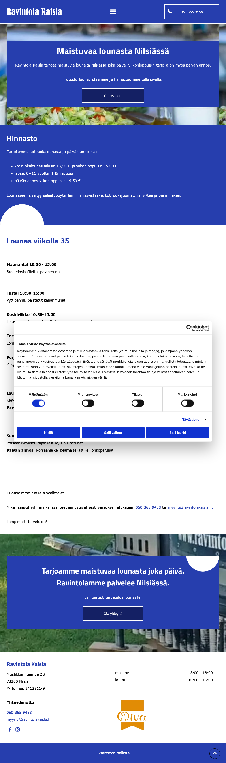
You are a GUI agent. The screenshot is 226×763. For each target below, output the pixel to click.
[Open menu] (113, 12)
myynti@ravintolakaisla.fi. (190, 507)
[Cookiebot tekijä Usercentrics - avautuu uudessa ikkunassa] (189, 328)
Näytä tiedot (191, 419)
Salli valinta (113, 432)
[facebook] (10, 730)
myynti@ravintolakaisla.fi (29, 719)
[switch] (88, 403)
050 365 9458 (148, 507)
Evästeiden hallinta (112, 752)
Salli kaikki (178, 432)
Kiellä (48, 432)
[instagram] (17, 730)
